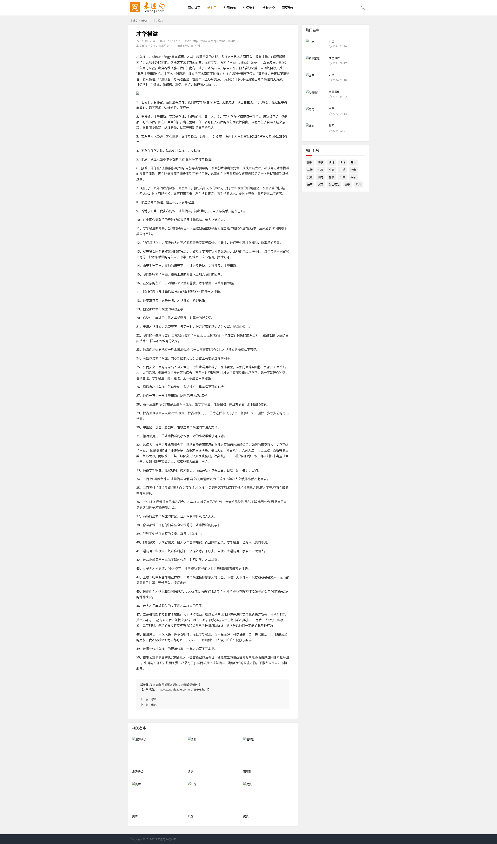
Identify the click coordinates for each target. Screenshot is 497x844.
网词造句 (288, 8)
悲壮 (353, 162)
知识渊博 (257, 413)
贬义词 (206, 318)
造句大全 (268, 8)
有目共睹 (148, 583)
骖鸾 (154, 699)
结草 (353, 177)
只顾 (310, 177)
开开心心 (189, 640)
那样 (152, 309)
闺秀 (342, 170)
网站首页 (194, 8)
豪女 (154, 704)
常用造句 (230, 8)
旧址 (331, 162)
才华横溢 (148, 689)
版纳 (310, 162)
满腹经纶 (234, 663)
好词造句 (249, 8)
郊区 (320, 184)
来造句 (134, 21)
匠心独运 (279, 373)
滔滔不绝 (194, 292)
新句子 (212, 8)
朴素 (353, 170)
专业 (189, 274)
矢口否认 (334, 184)
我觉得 (160, 502)
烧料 (348, 184)
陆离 (320, 170)
